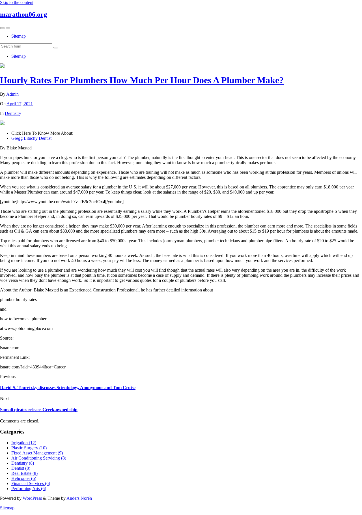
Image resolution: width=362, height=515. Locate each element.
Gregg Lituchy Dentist (31, 138)
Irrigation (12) (23, 442)
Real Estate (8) (24, 473)
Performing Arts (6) (28, 488)
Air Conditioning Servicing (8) (38, 458)
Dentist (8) (20, 468)
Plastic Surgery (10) (29, 447)
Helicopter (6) (23, 478)
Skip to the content (16, 2)
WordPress (32, 498)
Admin (12, 94)
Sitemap (18, 36)
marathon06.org (23, 14)
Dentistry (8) (22, 463)
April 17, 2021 (20, 103)
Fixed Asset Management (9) (37, 452)
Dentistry (13, 113)
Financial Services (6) (30, 483)
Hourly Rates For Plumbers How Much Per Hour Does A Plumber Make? (142, 80)
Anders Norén (79, 498)
